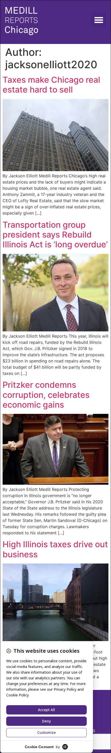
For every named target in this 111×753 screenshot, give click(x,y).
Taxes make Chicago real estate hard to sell (51, 85)
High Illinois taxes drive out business (55, 549)
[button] (98, 20)
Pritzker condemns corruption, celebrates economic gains (46, 395)
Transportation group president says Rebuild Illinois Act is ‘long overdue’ (55, 235)
